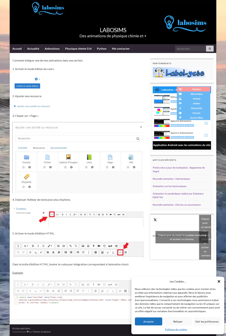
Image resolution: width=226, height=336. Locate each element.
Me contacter (121, 48)
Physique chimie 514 (78, 48)
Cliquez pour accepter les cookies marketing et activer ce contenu (182, 237)
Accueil (17, 48)
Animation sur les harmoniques (170, 186)
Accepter (148, 321)
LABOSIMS (113, 29)
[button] (219, 281)
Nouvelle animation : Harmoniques (171, 178)
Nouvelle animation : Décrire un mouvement (177, 204)
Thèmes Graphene (41, 331)
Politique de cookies (176, 329)
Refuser (178, 321)
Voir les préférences (207, 321)
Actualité (33, 48)
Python (101, 48)
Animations (52, 48)
